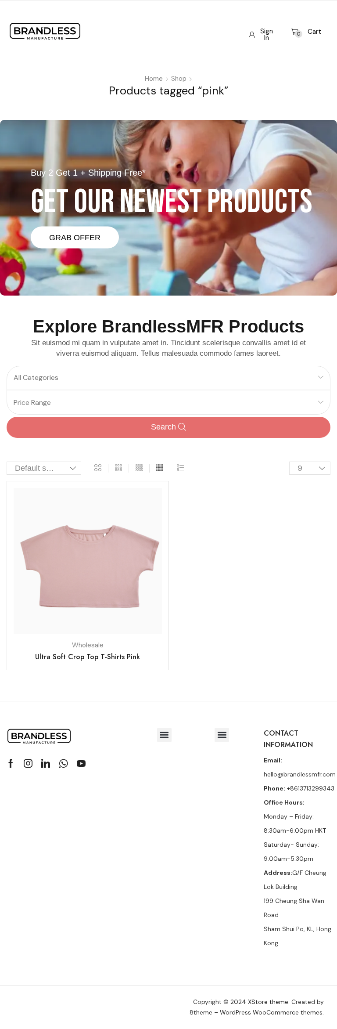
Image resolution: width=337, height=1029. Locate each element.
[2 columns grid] (98, 468)
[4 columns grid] (139, 468)
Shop (178, 78)
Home (154, 78)
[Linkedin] (45, 763)
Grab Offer (74, 237)
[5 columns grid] (160, 468)
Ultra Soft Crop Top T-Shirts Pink (87, 657)
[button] (260, 28)
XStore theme (268, 1002)
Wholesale (88, 645)
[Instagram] (28, 763)
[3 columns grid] (118, 468)
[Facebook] (11, 763)
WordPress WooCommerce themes (271, 1012)
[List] (180, 468)
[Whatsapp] (63, 763)
